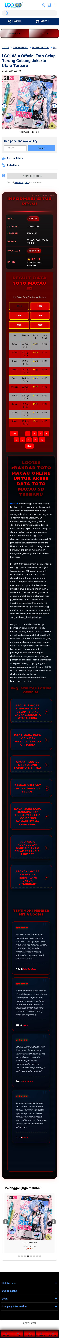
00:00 (19, 306)
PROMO (6, 1335)
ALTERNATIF (41, 1335)
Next (29, 446)
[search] (29, 13)
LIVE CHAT (53, 1335)
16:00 (19, 315)
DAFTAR (29, 1335)
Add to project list (32, 176)
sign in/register (22, 183)
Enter (41, 148)
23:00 (40, 325)
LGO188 (14, 503)
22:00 (19, 325)
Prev (14, 434)
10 (42, 440)
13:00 (40, 306)
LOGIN (44, 33)
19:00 (40, 315)
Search (6, 13)
